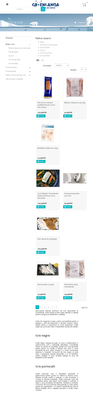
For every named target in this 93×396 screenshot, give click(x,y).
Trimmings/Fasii (14, 60)
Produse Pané (11, 71)
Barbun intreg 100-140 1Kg (74, 103)
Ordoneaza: (47, 66)
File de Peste (13, 52)
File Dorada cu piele (46, 284)
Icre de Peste (13, 63)
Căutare (43, 9)
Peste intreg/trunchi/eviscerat (19, 48)
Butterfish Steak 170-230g (48, 148)
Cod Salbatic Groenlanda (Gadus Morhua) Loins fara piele (48, 195)
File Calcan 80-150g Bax (47, 239)
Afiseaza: (73, 70)
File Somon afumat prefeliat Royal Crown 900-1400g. (46, 105)
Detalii (42, 116)
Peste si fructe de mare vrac (16, 75)
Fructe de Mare (11, 67)
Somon (11, 56)
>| (56, 307)
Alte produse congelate (14, 79)
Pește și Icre (83, 22)
